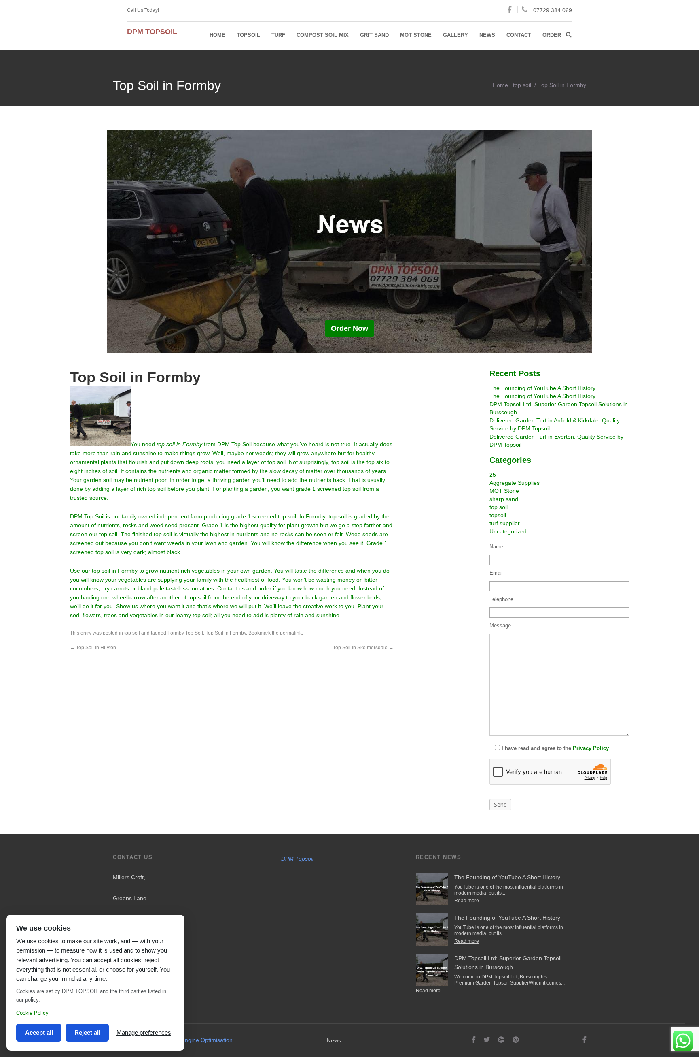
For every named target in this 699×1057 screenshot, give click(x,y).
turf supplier (504, 523)
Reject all (87, 1032)
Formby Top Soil (185, 633)
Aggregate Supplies (514, 482)
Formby (315, 516)
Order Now (349, 328)
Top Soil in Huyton (93, 647)
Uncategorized (508, 531)
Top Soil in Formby (225, 633)
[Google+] (501, 1039)
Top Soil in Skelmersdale (363, 647)
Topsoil (248, 35)
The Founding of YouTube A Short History (542, 388)
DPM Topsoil (297, 858)
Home (217, 35)
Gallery (455, 35)
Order (551, 35)
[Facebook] (473, 1039)
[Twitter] (486, 1039)
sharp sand (503, 499)
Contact (518, 35)
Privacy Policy (591, 748)
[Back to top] (669, 1026)
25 (492, 474)
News (487, 35)
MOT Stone (416, 35)
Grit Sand (374, 35)
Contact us (231, 588)
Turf (278, 35)
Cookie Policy (32, 1013)
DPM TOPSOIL (152, 32)
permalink (291, 633)
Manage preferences (143, 1032)
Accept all (39, 1032)
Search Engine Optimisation (197, 1040)
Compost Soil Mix (323, 35)
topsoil (497, 515)
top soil (522, 85)
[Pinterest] (516, 1039)
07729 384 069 (552, 10)
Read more (466, 901)
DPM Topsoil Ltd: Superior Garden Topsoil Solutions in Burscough (507, 962)
